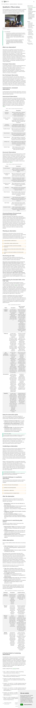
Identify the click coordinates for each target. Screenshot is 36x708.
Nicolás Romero (30, 27)
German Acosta (30, 33)
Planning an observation (32, 11)
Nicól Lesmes (30, 26)
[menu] (2, 1)
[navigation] (29, 4)
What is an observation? (32, 7)
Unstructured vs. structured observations (30, 9)
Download (14, 668)
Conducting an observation (30, 13)
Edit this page (30, 43)
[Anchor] (30, 21)
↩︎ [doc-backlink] (19, 676)
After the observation (31, 14)
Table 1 (4, 106)
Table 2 (11, 162)
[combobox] (34, 1)
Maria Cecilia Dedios (31, 25)
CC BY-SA (29, 41)
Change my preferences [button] (28, 704)
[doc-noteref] (22, 108)
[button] (2, 4)
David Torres (30, 32)
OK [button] (21, 704)
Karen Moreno (30, 24)
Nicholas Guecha (30, 34)
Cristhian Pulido (30, 31)
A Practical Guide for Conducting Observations (31, 18)
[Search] (34, 1)
